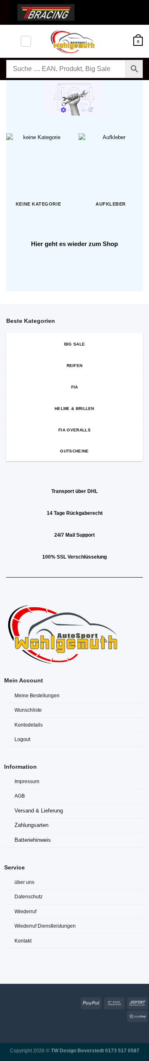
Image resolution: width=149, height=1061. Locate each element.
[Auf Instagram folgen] (15, 1002)
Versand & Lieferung (38, 811)
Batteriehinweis (32, 840)
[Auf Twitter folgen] (26, 1002)
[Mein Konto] (123, 41)
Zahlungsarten (31, 825)
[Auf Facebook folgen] (5, 1002)
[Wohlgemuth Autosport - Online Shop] (74, 41)
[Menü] (10, 41)
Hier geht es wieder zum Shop (74, 243)
